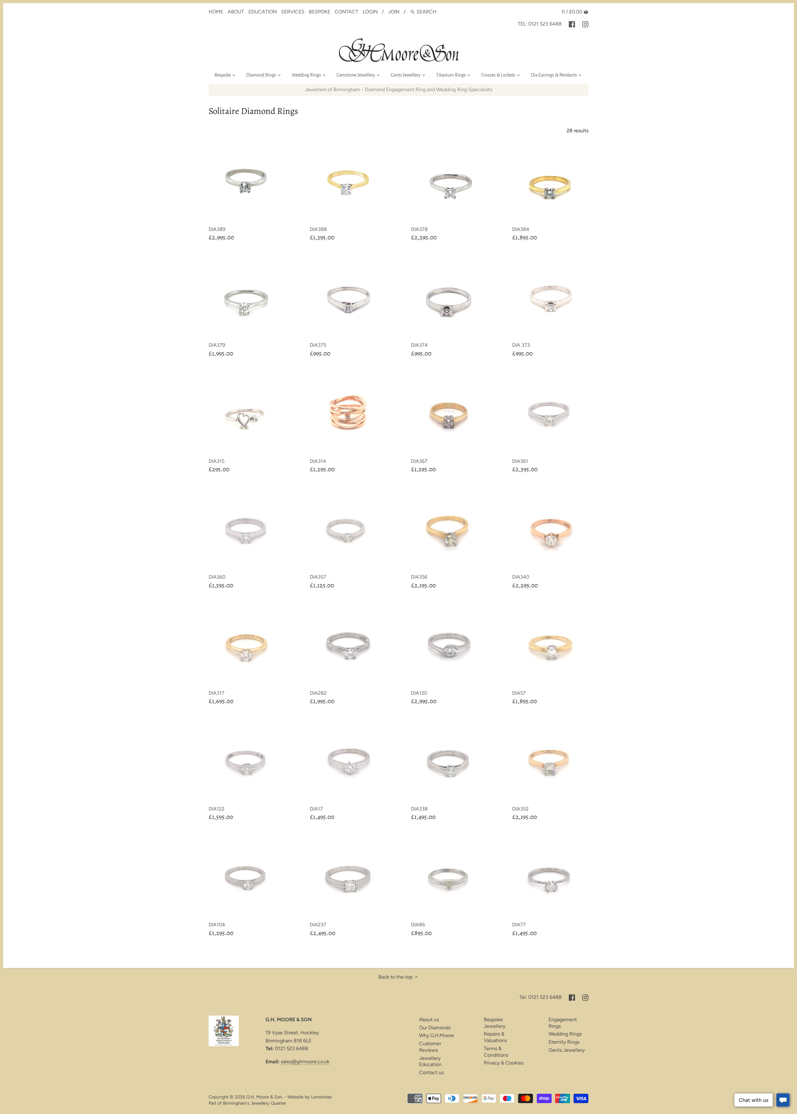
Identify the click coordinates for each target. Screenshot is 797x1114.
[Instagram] (585, 24)
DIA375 (318, 345)
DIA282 (318, 693)
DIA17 (316, 809)
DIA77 (519, 925)
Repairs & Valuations (495, 1037)
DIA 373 (521, 345)
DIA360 (217, 577)
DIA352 (520, 809)
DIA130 (419, 693)
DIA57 (519, 693)
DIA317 (216, 693)
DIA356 (419, 577)
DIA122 (216, 809)
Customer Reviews (430, 1047)
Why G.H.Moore (436, 1035)
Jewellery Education (430, 1061)
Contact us (431, 1072)
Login (370, 12)
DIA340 (520, 577)
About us (429, 1019)
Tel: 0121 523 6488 (540, 24)
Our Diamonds (434, 1028)
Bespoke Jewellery (494, 1023)
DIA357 (318, 577)
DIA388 (318, 229)
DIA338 (419, 809)
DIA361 (520, 461)
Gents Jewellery (567, 1050)
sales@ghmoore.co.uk (305, 1062)
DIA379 (217, 345)
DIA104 (217, 925)
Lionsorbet (321, 1097)
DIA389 (217, 229)
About (236, 12)
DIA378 (419, 229)
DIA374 (419, 345)
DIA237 (318, 925)
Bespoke (319, 12)
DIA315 (216, 461)
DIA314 (318, 461)
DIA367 (419, 461)
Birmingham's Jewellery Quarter (254, 1103)
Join (393, 12)
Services (292, 12)
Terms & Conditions (496, 1052)
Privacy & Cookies (503, 1063)
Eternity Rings (564, 1042)
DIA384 (520, 229)
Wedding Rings (565, 1034)
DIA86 (418, 925)
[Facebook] (572, 24)
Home (216, 12)
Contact (346, 12)
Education (262, 12)
